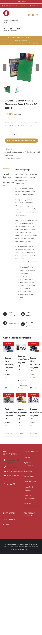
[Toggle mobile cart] (29, 15)
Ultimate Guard (14, 158)
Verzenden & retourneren (28, 488)
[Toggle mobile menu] (38, 15)
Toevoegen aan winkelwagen (21, 140)
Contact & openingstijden (29, 496)
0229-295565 (22, 1)
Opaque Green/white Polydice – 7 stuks (23, 362)
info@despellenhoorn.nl (13, 471)
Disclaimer (28, 471)
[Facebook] (4, 484)
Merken (7, 524)
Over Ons (27, 457)
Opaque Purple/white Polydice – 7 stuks (36, 415)
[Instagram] (14, 484)
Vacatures (27, 504)
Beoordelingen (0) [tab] (7, 183)
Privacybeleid (29, 476)
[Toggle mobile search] (33, 15)
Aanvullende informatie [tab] (7, 175)
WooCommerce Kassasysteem (21, 549)
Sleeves (32, 152)
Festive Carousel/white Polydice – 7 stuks (12, 415)
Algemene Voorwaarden (28, 464)
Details (9, 388)
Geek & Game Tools (21, 152)
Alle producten (10, 519)
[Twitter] (7, 484)
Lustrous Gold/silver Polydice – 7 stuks (22, 415)
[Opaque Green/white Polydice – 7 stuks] (21, 347)
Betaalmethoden (30, 482)
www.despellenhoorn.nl (13, 475)
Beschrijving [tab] (7, 169)
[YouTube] (11, 484)
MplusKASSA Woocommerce (28, 547)
